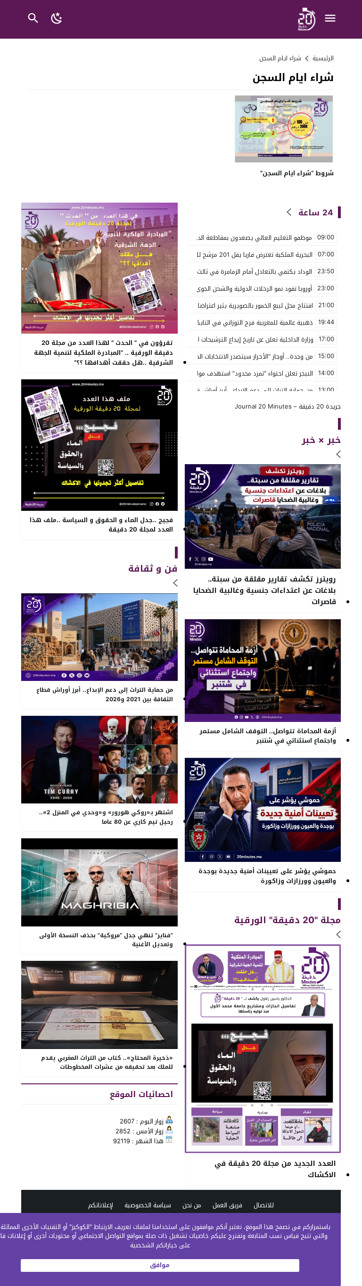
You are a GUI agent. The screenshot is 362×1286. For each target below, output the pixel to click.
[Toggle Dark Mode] (57, 19)
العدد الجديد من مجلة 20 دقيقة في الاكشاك (275, 1169)
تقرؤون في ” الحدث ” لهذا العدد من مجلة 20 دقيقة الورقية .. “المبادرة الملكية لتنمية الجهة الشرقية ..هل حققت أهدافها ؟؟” (103, 353)
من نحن (191, 1205)
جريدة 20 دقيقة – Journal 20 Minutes (288, 406)
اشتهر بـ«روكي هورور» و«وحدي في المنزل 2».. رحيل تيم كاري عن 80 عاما (106, 817)
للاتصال (264, 1205)
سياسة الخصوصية (147, 1205)
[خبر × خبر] (338, 454)
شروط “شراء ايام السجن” (297, 173)
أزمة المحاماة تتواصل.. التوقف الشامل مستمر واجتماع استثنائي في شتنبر (267, 736)
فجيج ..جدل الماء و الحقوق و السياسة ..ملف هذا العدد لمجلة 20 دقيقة (101, 525)
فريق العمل (227, 1205)
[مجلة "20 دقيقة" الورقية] (338, 935)
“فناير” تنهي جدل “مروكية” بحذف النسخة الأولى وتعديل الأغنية (106, 940)
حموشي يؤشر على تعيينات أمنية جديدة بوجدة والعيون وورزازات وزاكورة (267, 876)
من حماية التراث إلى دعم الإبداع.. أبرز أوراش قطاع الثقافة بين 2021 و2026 (104, 695)
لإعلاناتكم (100, 1205)
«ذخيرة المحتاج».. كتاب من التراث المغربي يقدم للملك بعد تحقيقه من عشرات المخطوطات (107, 1063)
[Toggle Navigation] (332, 19)
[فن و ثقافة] (175, 583)
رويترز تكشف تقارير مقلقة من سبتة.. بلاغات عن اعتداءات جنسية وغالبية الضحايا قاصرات (264, 590)
